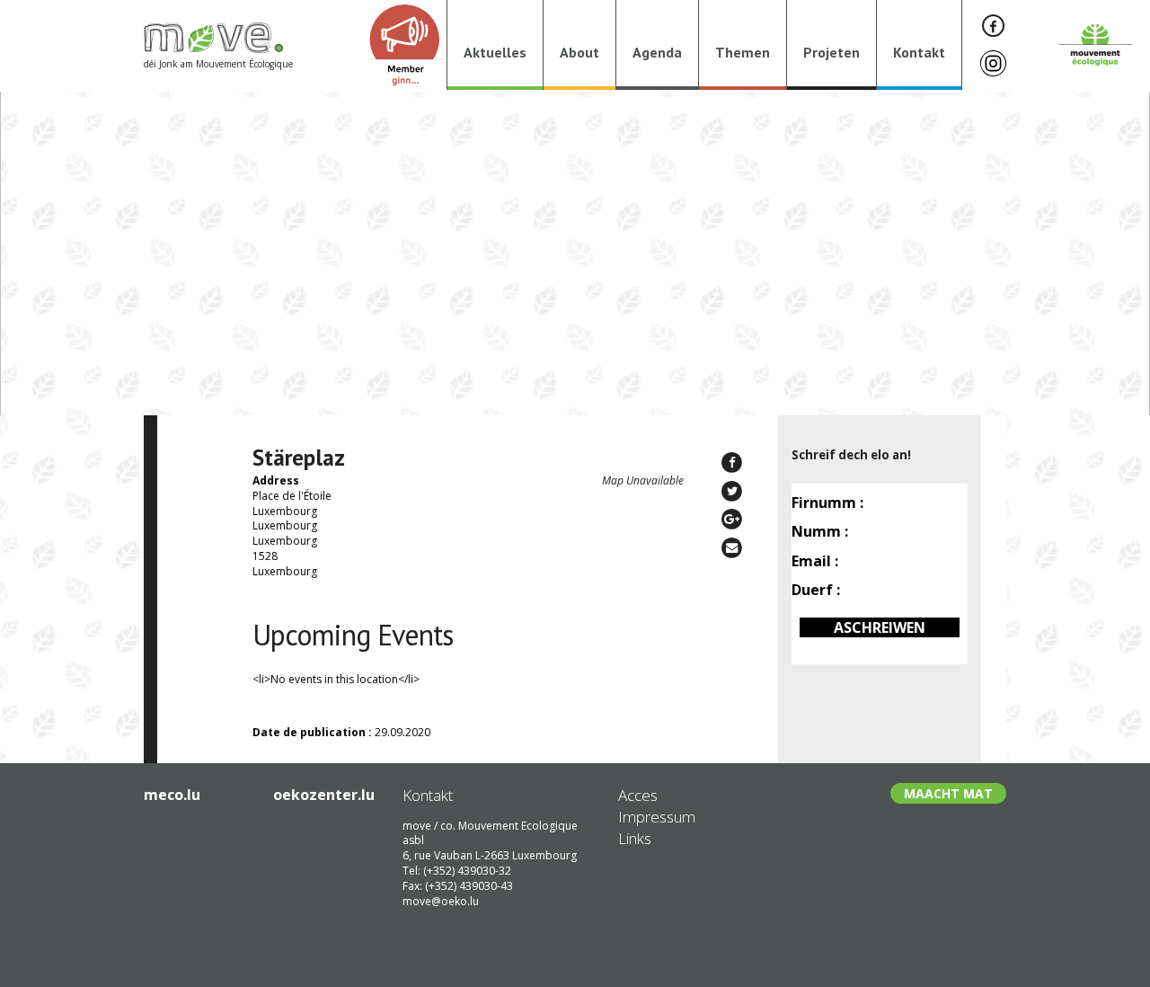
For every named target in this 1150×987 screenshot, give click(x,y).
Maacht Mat (948, 793)
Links (634, 838)
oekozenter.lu (324, 795)
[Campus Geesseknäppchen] (80, 597)
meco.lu (172, 795)
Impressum (656, 816)
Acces (638, 795)
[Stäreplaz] (1069, 597)
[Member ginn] (406, 45)
